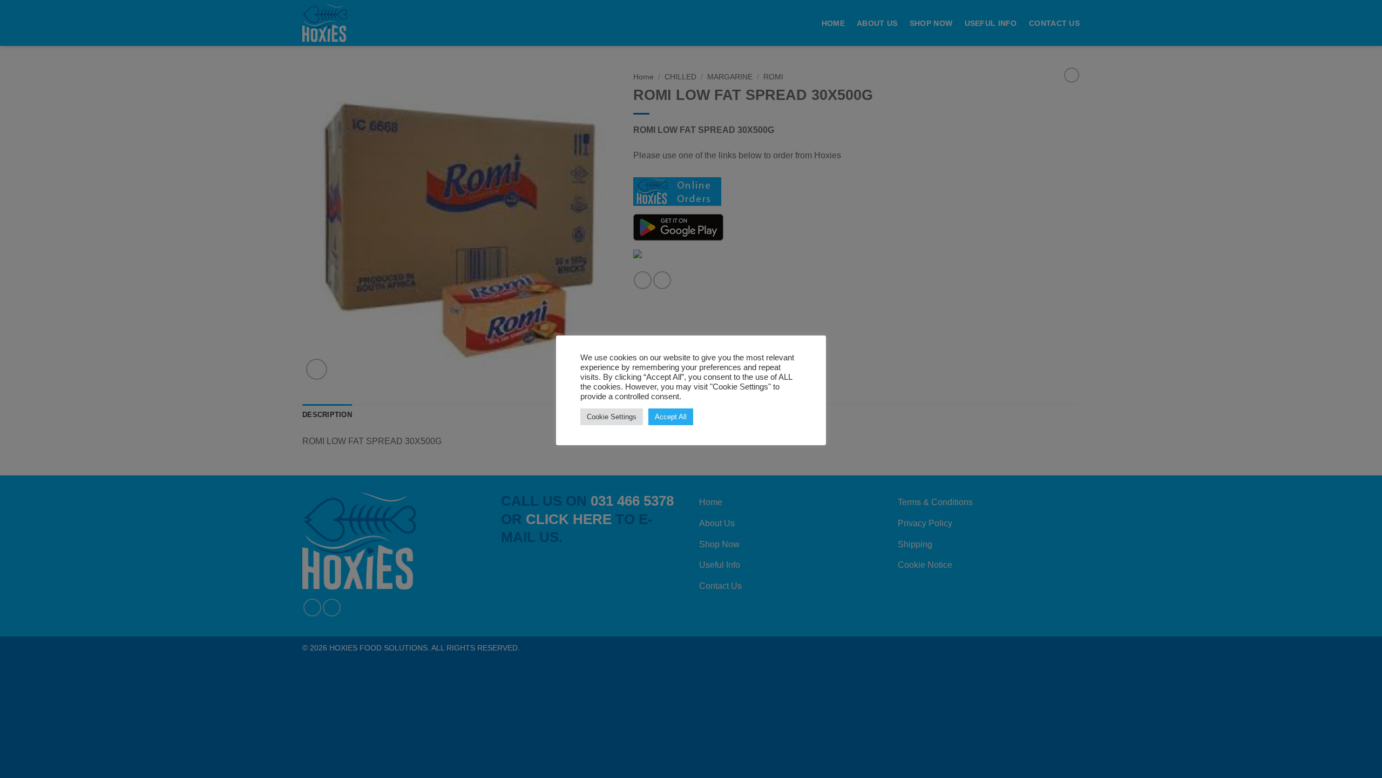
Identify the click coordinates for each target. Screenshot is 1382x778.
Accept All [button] (671, 417)
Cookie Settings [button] (611, 417)
